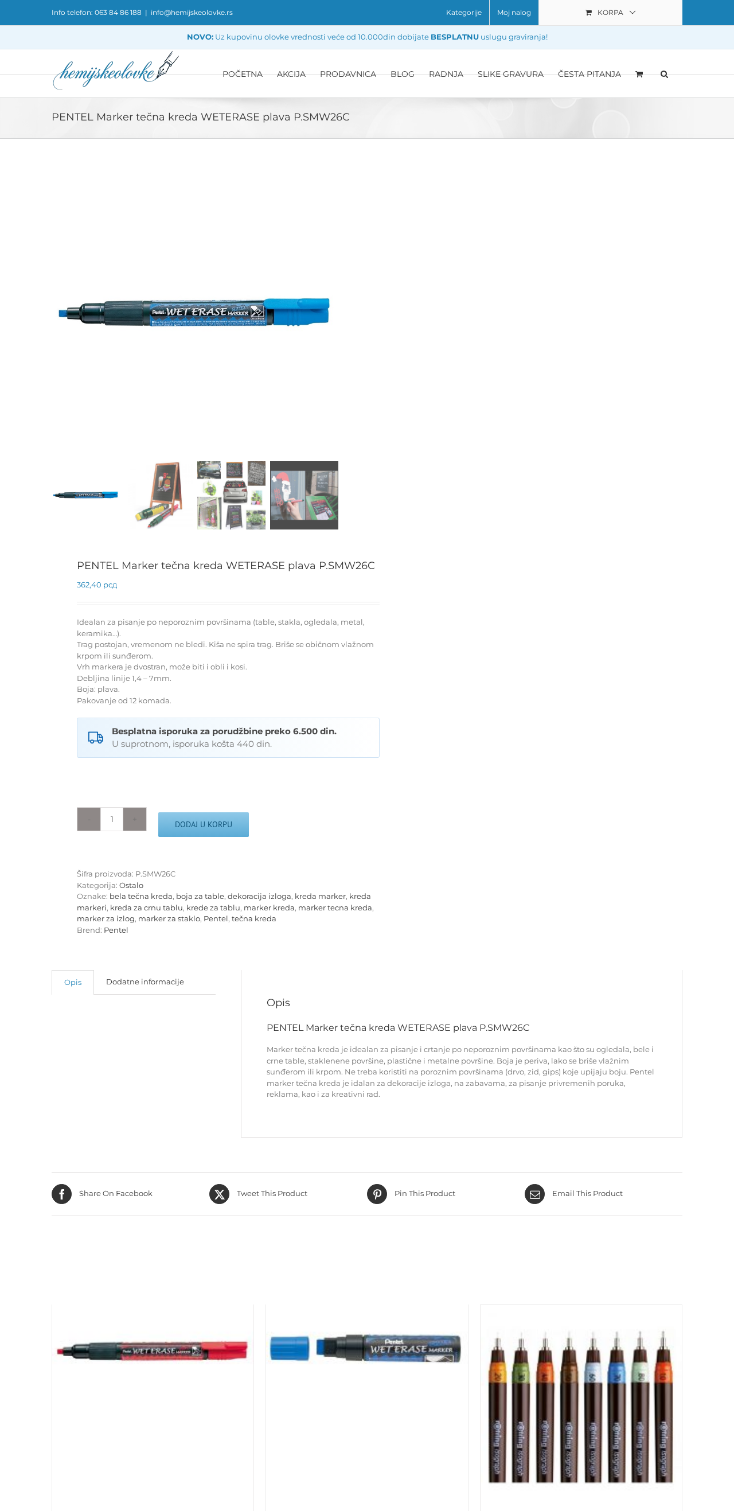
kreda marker (320, 896)
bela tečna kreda (141, 896)
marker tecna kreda (335, 907)
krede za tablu (213, 907)
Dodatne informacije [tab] (145, 981)
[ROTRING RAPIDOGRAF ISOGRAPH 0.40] (581, 1405)
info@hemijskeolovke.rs (192, 12)
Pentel (216, 918)
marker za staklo (169, 918)
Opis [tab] (72, 982)
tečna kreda (254, 918)
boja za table (200, 896)
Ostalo (131, 885)
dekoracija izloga (259, 896)
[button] (664, 73)
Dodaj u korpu (203, 824)
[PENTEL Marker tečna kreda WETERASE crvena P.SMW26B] (152, 1352)
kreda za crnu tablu (146, 907)
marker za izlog (106, 918)
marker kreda (269, 907)
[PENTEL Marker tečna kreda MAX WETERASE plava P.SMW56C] (366, 1352)
